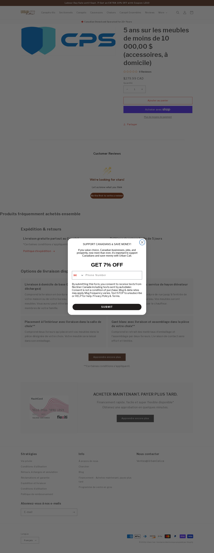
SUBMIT (107, 307)
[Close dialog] (142, 242)
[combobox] (78, 275)
